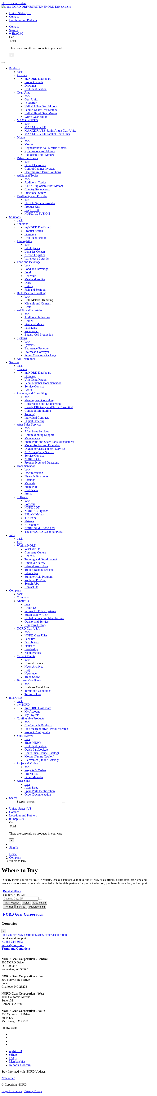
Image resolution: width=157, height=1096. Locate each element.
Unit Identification (36, 89)
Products (22, 75)
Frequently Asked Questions (42, 462)
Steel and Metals (34, 324)
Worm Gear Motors (36, 116)
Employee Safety (35, 562)
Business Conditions (29, 680)
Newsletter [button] (8, 1078)
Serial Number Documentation (43, 383)
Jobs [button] (12, 535)
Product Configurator (37, 732)
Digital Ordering (34, 421)
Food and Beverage (29, 262)
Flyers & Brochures (36, 476)
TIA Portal (31, 517)
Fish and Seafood (35, 289)
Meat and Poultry (35, 279)
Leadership (31, 649)
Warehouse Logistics (37, 258)
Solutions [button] (14, 217)
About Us (23, 600)
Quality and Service (36, 621)
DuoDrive (31, 103)
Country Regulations (37, 189)
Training (30, 414)
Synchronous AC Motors (40, 151)
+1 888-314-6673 (12, 941)
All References (26, 358)
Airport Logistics (35, 255)
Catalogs (30, 479)
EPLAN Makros (35, 514)
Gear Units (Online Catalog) (42, 753)
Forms (28, 493)
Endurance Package (36, 348)
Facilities (30, 639)
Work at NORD (26, 545)
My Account (32, 711)
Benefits (29, 556)
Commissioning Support (39, 434)
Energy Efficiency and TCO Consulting (49, 407)
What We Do (32, 549)
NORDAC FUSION (37, 213)
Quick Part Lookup (36, 749)
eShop (13, 1054)
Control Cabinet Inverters (40, 168)
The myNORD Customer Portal (44, 531)
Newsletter (31, 673)
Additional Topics (27, 175)
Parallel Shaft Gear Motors (41, 109)
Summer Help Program (38, 576)
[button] (13, 798)
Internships (31, 573)
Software (22, 497)
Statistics (30, 645)
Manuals (30, 483)
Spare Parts (31, 486)
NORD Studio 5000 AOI (40, 528)
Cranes (29, 320)
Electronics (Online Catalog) (42, 760)
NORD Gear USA (28, 628)
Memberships (33, 652)
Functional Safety (35, 192)
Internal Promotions (36, 566)
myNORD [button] (15, 697)
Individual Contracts (37, 417)
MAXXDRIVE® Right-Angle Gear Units (50, 130)
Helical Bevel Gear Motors (41, 113)
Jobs (19, 542)
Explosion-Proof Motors (39, 154)
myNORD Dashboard (38, 78)
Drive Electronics (27, 158)
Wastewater (31, 331)
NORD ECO (33, 459)
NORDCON (32, 507)
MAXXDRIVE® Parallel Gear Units (47, 134)
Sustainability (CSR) (37, 614)
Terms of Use (33, 694)
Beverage (30, 275)
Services (22, 369)
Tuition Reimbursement (39, 569)
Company (23, 597)
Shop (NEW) (25, 735)
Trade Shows (32, 677)
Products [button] (14, 68)
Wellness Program (35, 580)
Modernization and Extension (42, 445)
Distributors (32, 642)
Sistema (29, 521)
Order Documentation (38, 794)
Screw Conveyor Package (40, 355)
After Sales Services (29, 424)
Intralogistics (24, 241)
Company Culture (35, 552)
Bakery (29, 286)
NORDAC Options (36, 511)
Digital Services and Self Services (45, 448)
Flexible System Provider (32, 196)
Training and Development (41, 559)
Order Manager (34, 777)
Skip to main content (14, 3)
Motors (21, 137)
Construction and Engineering (43, 403)
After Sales (23, 780)
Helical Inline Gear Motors (41, 106)
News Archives (34, 666)
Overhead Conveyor (37, 351)
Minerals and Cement (37, 303)
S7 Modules (32, 524)
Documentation (26, 466)
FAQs (28, 390)
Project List (31, 773)
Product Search (34, 82)
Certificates (31, 490)
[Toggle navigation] (3, 62)
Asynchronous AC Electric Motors (45, 147)
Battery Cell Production (39, 334)
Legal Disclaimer (12, 1091)
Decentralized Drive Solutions (43, 172)
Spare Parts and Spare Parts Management (49, 441)
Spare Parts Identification (40, 791)
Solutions (22, 224)
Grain (28, 307)
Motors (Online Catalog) (39, 756)
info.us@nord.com (13, 945)
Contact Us (31, 587)
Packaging (31, 327)
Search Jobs (32, 583)
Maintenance (32, 438)
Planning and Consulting (32, 393)
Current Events (26, 656)
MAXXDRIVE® (27, 120)
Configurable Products (30, 718)
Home (13, 854)
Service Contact (34, 386)
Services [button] (14, 362)
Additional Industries (29, 310)
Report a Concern (20, 1065)
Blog (27, 670)
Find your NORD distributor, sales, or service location (34, 934)
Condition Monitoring (38, 410)
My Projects (32, 715)
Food (28, 272)
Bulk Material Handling (31, 293)
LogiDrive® (32, 210)
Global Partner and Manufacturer (44, 618)
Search (21, 801)
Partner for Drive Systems (40, 611)
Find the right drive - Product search (46, 728)
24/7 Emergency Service (39, 452)
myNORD (23, 704)
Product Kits (32, 206)
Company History (35, 625)
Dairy (28, 282)
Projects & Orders (27, 763)
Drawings (30, 85)
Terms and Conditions (38, 690)
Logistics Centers (35, 251)
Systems (22, 338)
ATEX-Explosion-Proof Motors (44, 186)
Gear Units (23, 92)
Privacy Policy (33, 1091)
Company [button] (15, 590)
